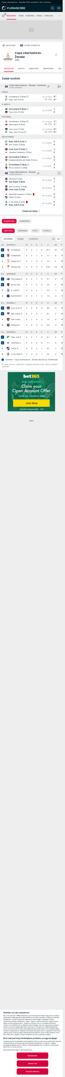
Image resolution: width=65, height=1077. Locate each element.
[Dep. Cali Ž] (8, 337)
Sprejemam (32, 1056)
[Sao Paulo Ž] (8, 313)
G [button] (48, 245)
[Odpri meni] (58, 8)
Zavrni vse (32, 1063)
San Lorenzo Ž (16, 319)
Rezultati (34, 68)
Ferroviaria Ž (16, 279)
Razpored (48, 68)
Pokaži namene (32, 1071)
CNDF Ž (14, 348)
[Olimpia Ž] (8, 325)
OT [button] (27, 245)
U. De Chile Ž (16, 354)
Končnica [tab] (25, 221)
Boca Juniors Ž (16, 284)
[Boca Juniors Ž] (8, 284)
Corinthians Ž (16, 250)
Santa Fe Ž (16, 261)
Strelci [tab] (47, 231)
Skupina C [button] (11, 303)
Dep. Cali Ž (16, 337)
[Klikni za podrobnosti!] (31, 98)
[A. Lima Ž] (8, 290)
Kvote (21, 68)
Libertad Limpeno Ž (16, 343)
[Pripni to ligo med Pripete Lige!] (56, 54)
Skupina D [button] (11, 332)
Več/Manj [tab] (22, 231)
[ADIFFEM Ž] (8, 296)
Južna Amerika (32, 45)
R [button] (36, 245)
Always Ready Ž (16, 267)
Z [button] (31, 245)
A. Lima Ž (15, 290)
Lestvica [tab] (8, 231)
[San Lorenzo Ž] (8, 319)
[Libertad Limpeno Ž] (8, 342)
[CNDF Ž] (8, 348)
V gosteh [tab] (33, 239)
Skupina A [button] (11, 245)
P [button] (41, 245)
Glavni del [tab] (9, 221)
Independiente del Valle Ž (16, 255)
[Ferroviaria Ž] (8, 279)
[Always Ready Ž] (8, 266)
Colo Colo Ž (16, 308)
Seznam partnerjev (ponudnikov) (17, 1050)
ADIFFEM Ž (16, 296)
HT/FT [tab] (35, 231)
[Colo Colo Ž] (8, 308)
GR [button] (55, 245)
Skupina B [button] (11, 274)
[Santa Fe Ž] (8, 261)
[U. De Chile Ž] (8, 354)
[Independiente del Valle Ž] (8, 255)
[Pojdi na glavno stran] (16, 8)
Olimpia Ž (15, 325)
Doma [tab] (21, 239)
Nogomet (11, 45)
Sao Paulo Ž (16, 313)
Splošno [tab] (8, 239)
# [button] (2, 245)
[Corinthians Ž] (8, 249)
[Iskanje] (52, 8)
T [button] (61, 245)
